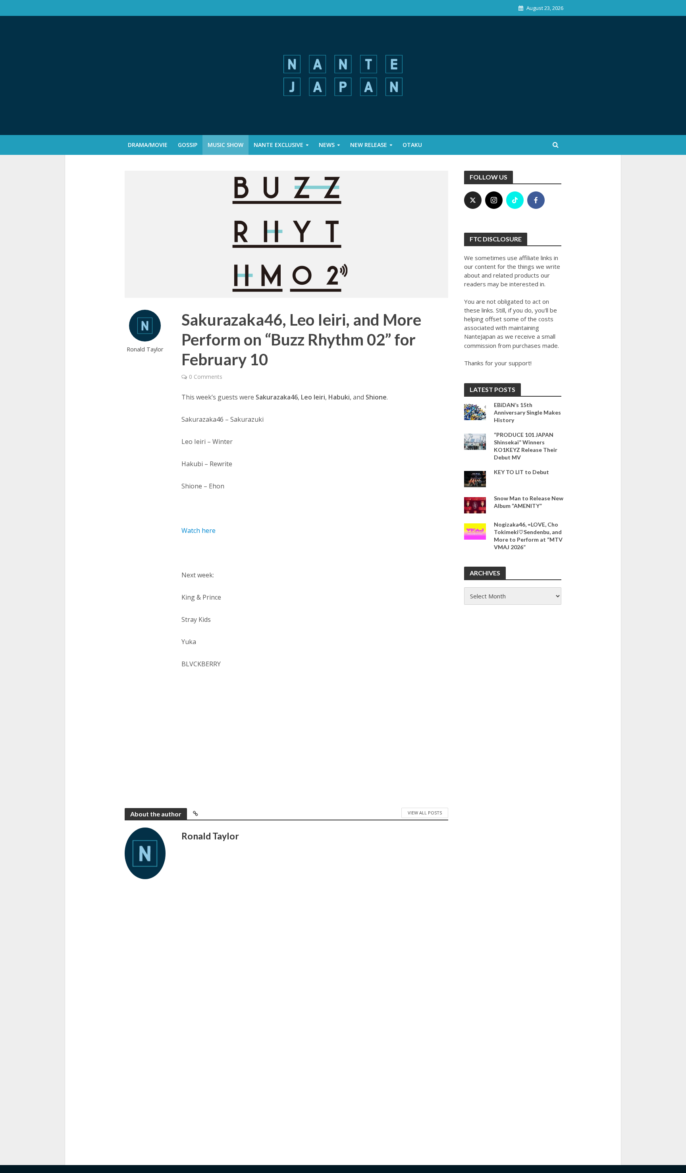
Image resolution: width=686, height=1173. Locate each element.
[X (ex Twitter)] (473, 200)
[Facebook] (536, 200)
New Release (368, 145)
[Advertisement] (315, 736)
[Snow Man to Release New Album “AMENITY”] (475, 504)
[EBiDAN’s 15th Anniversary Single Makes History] (475, 411)
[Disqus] (286, 1012)
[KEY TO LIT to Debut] (475, 478)
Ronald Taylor (145, 349)
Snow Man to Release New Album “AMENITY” (528, 502)
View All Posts (425, 813)
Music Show (225, 145)
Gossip (187, 145)
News (327, 145)
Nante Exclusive (278, 145)
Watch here (198, 530)
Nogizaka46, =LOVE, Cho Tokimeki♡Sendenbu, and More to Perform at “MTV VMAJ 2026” (528, 535)
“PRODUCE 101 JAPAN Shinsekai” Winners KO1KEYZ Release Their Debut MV (525, 446)
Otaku (412, 145)
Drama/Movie (148, 145)
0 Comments (205, 376)
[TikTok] (515, 200)
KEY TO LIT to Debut (521, 472)
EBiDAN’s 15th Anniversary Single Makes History (527, 412)
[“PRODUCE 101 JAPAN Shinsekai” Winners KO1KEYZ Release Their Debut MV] (475, 441)
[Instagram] (494, 200)
